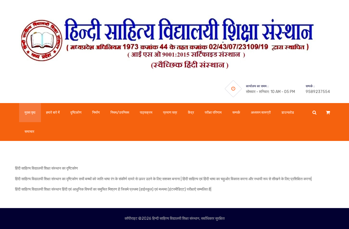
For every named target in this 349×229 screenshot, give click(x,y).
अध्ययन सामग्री (261, 112)
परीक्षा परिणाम (213, 112)
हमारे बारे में (53, 112)
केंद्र (191, 112)
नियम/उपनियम (119, 112)
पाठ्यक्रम (146, 112)
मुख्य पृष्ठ (30, 112)
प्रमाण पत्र (170, 112)
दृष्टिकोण (76, 112)
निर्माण (96, 112)
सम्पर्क (236, 112)
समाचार (29, 131)
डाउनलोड (287, 112)
